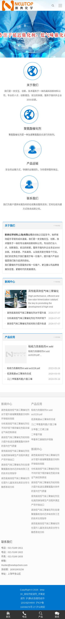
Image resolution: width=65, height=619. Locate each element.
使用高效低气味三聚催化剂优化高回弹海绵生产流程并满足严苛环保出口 (15, 455)
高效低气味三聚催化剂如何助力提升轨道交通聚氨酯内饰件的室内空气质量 (15, 441)
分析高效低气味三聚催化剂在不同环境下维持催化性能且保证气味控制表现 (15, 428)
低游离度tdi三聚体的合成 (19, 373)
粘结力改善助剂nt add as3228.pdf (23, 368)
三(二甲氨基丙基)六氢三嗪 (19, 379)
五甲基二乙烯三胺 (40, 429)
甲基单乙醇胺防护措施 (42, 439)
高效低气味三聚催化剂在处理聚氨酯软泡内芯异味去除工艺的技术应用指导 (15, 469)
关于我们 (10, 225)
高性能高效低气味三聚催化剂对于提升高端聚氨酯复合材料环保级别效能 (15, 414)
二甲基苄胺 (36, 434)
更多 (57, 225)
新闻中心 (10, 281)
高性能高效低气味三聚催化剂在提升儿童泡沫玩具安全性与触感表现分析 (15, 482)
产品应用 (10, 337)
